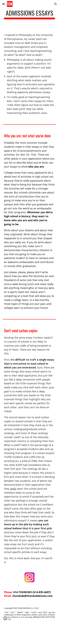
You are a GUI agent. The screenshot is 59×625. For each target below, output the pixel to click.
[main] (29, 14)
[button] (3, 4)
